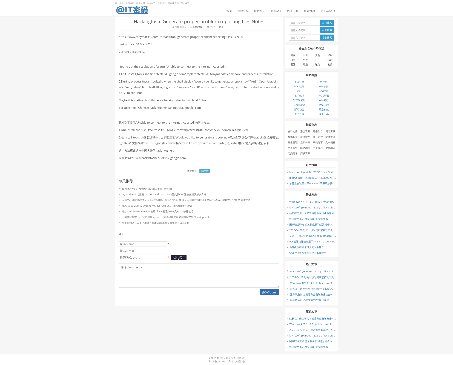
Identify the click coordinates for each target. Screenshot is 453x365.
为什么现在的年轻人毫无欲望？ (306, 247)
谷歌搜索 (327, 37)
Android (324, 91)
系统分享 (318, 142)
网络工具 (330, 131)
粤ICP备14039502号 (219, 361)
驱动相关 (305, 147)
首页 (229, 11)
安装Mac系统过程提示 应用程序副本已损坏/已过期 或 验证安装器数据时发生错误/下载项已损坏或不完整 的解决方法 (186, 200)
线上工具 (293, 11)
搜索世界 (309, 11)
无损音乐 (293, 153)
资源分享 (243, 11)
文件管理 (330, 136)
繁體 (241, 361)
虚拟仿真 (305, 142)
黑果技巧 (205, 170)
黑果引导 (318, 131)
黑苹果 (324, 81)
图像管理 (293, 142)
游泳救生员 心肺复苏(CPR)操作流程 (308, 218)
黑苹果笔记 (198, 27)
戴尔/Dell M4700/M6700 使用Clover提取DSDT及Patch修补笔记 (157, 211)
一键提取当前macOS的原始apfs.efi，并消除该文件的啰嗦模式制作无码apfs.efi (166, 217)
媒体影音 (293, 136)
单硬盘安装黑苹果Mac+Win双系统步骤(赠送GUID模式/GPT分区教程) (327, 183)
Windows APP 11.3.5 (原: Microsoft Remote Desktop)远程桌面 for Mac (329, 201)
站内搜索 (327, 22)
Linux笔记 (299, 104)
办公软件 (318, 136)
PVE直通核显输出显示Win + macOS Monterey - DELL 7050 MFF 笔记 (328, 241)
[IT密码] (132, 9)
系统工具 (305, 131)
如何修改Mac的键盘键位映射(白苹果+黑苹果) (147, 188)
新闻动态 (276, 11)
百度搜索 (327, 30)
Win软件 (324, 86)
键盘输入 (330, 147)
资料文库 (293, 131)
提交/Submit (269, 292)
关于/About (327, 11)
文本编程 (330, 142)
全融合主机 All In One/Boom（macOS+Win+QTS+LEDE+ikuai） (325, 235)
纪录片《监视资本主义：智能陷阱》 (309, 252)
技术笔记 (259, 11)
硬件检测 (305, 136)
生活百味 (299, 114)
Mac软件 (299, 86)
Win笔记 (324, 100)
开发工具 (305, 153)
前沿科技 (324, 109)
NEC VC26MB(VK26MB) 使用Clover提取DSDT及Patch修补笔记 (157, 205)
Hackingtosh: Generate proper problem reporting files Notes (199, 21)
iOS (299, 91)
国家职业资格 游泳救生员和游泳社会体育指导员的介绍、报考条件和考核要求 (331, 224)
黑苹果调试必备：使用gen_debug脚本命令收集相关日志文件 (156, 222)
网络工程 (324, 104)
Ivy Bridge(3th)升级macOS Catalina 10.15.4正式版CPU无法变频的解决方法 (164, 194)
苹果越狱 (293, 147)
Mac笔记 (324, 95)
